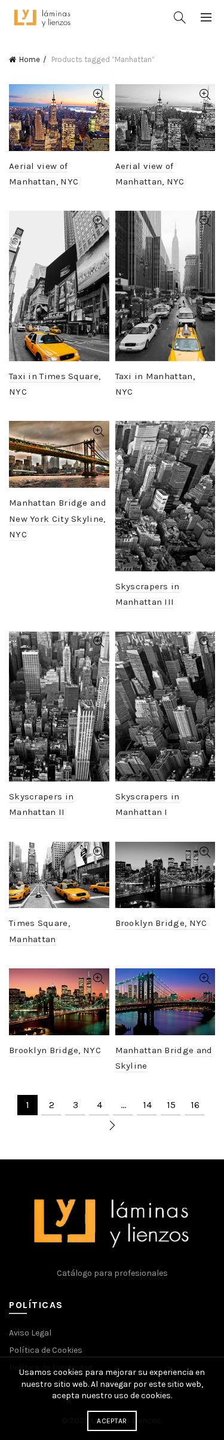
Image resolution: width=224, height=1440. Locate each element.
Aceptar (112, 1421)
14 (147, 1104)
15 (171, 1104)
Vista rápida (98, 94)
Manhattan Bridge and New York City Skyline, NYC (57, 518)
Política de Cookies (45, 1350)
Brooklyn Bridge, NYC (161, 923)
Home (29, 59)
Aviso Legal (30, 1333)
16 (195, 1104)
